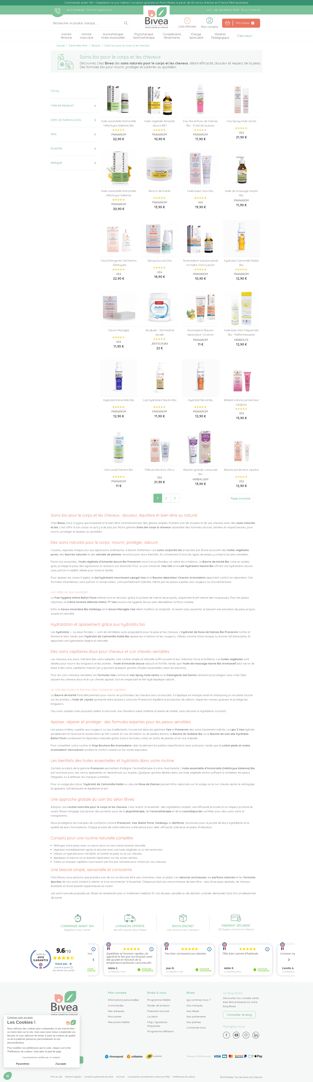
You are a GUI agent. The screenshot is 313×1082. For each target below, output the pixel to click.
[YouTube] (236, 1035)
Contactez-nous (196, 1027)
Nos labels (193, 1011)
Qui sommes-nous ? (198, 999)
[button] (7, 1076)
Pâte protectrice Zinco (159, 469)
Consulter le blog (239, 1015)
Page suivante (241, 498)
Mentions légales (73, 1076)
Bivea (156, 17)
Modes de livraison (158, 1005)
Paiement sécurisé (158, 1011)
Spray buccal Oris (160, 260)
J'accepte (60, 1063)
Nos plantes (194, 1022)
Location (152, 1016)
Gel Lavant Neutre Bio (118, 469)
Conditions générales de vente (98, 1076)
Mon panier (114, 1016)
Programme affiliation (160, 1031)
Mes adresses (116, 1011)
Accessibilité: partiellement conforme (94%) (149, 1076)
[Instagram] (246, 1035)
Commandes (116, 1005)
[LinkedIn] (256, 1035)
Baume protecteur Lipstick (241, 469)
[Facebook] (226, 1035)
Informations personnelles (123, 999)
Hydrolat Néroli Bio (200, 400)
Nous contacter (250, 10)
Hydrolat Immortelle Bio (118, 400)
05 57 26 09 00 (76, 10)
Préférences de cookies (184, 1076)
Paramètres (22, 1063)
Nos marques (195, 1005)
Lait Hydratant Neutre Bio (159, 400)
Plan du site (56, 1076)
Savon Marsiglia (118, 330)
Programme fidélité (158, 999)
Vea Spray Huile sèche (241, 121)
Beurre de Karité (159, 191)
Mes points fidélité (119, 1022)
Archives (120, 1076)
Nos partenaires (196, 1016)
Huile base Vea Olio (200, 191)
